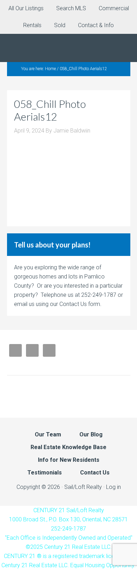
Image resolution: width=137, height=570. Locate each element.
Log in (113, 487)
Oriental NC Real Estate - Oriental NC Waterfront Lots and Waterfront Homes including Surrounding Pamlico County (68, 48)
